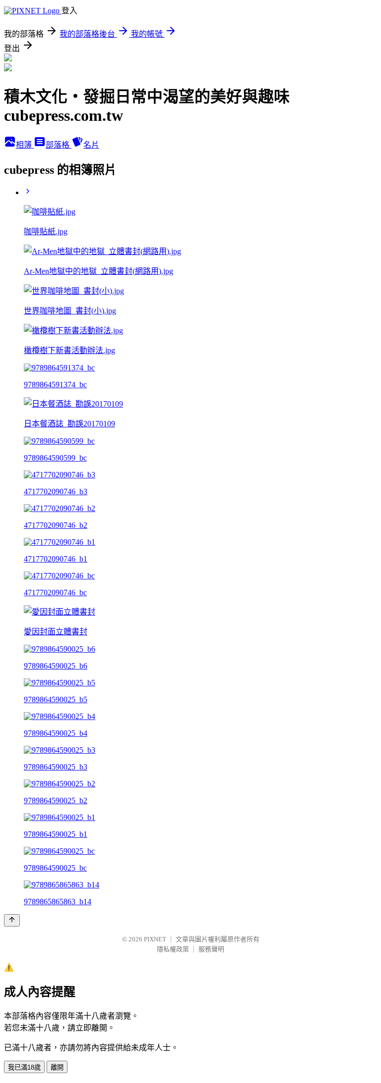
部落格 (58, 145)
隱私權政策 (173, 949)
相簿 (25, 145)
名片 (91, 145)
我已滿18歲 (24, 1067)
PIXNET (155, 939)
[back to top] (12, 920)
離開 (57, 1067)
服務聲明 (211, 949)
